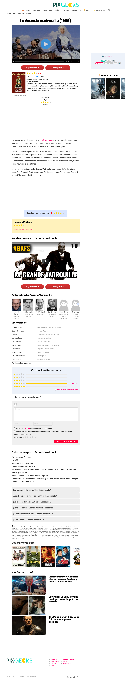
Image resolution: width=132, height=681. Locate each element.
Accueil (9, 13)
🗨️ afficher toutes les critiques (66, 390)
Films (14, 13)
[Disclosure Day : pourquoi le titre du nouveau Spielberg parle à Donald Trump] (29, 585)
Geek (28, 10)
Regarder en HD (32, 68)
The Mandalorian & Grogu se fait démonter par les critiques (64, 619)
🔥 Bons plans (99, 10)
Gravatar (26, 428)
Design (67, 10)
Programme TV (109, 56)
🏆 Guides (87, 10)
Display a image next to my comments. (34, 428)
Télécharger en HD (58, 68)
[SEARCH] (109, 10)
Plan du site (67, 663)
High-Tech (36, 10)
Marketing (76, 10)
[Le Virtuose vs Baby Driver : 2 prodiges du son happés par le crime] (29, 605)
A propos (54, 659)
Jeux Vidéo (47, 10)
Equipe (53, 665)
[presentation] (78, 304)
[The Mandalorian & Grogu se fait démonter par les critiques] (29, 625)
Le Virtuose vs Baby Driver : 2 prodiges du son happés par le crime (64, 599)
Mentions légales (69, 659)
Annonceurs (55, 661)
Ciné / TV (58, 10)
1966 (38, 77)
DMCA (65, 661)
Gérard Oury (47, 140)
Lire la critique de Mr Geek (23, 229)
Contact (53, 663)
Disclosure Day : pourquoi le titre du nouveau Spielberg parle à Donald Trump (63, 579)
